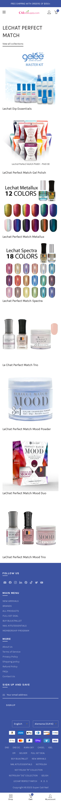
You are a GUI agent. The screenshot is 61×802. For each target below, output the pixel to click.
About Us (8, 646)
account (49, 12)
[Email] (5, 584)
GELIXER (23, 753)
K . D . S (44, 781)
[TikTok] (31, 584)
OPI (13, 753)
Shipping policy (11, 661)
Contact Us (9, 676)
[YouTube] (41, 584)
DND (7, 747)
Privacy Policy (10, 656)
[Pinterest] (26, 584)
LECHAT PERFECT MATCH (25, 781)
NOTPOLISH (41, 764)
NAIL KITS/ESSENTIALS (15, 625)
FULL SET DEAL (10, 615)
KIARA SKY (29, 747)
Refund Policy (10, 666)
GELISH (44, 775)
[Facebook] (10, 584)
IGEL (50, 747)
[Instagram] (15, 584)
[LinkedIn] (21, 584)
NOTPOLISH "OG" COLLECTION (23, 775)
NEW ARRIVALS (11, 601)
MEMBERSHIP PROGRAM (16, 630)
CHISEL (41, 747)
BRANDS (7, 606)
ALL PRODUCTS (11, 610)
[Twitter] (36, 584)
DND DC (16, 747)
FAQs (5, 671)
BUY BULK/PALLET (12, 620)
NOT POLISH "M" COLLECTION (29, 770)
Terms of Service (11, 651)
